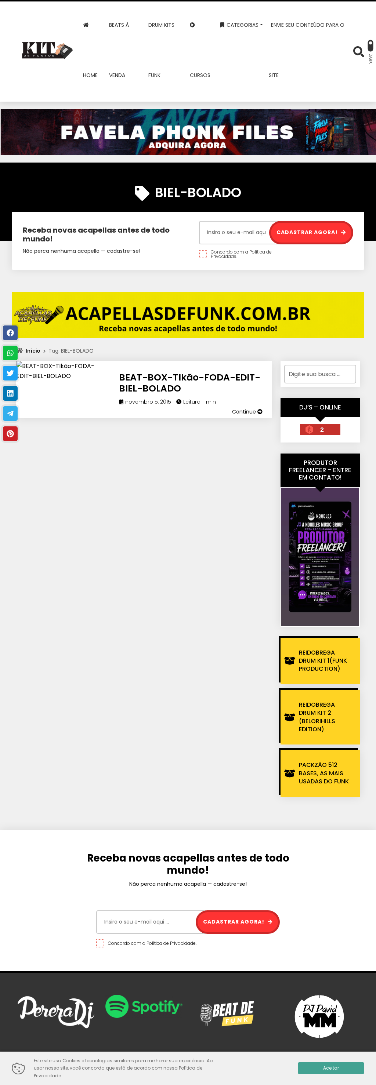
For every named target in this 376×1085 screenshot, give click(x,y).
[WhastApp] (10, 353)
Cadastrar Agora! (307, 232)
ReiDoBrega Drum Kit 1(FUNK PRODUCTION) (323, 660)
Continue (244, 411)
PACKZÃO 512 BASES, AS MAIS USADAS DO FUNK (324, 773)
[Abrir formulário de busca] (358, 51)
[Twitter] (10, 373)
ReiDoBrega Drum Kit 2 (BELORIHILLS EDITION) (317, 716)
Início (33, 350)
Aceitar (331, 1068)
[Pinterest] (10, 433)
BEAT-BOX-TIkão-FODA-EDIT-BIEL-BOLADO (189, 383)
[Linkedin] (10, 393)
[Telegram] (10, 413)
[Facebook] (10, 332)
